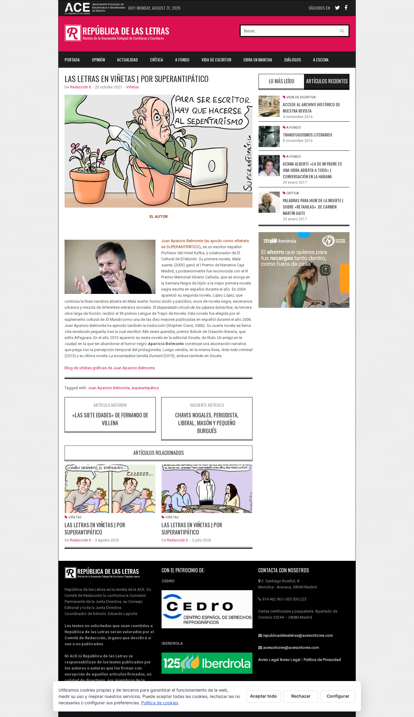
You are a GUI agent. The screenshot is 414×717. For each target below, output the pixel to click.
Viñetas (132, 87)
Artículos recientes (327, 81)
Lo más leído (281, 81)
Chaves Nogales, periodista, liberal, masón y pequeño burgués (207, 423)
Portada (72, 59)
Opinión (98, 59)
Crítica (156, 59)
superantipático (145, 388)
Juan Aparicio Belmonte (109, 388)
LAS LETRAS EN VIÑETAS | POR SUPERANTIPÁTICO (95, 528)
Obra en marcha (257, 59)
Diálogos (292, 59)
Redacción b (80, 87)
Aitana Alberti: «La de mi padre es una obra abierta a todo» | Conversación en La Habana (312, 169)
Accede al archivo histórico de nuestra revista (311, 107)
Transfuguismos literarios (307, 134)
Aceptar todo (263, 696)
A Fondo (182, 59)
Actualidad (127, 59)
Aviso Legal (268, 659)
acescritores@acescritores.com (291, 647)
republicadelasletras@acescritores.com (298, 635)
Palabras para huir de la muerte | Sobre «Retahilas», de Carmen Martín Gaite (313, 206)
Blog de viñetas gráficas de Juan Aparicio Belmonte (110, 368)
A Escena (321, 59)
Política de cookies (159, 702)
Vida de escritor (216, 59)
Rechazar (301, 696)
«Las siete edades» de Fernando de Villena (110, 419)
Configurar (338, 696)
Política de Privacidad (322, 659)
